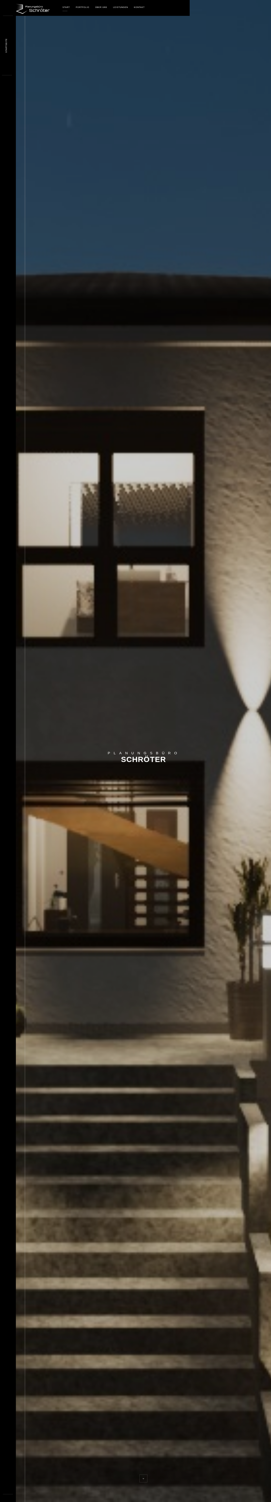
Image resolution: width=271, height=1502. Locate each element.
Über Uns (101, 7)
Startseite (6, 45)
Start (66, 7)
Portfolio (82, 7)
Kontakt (139, 7)
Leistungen (120, 7)
